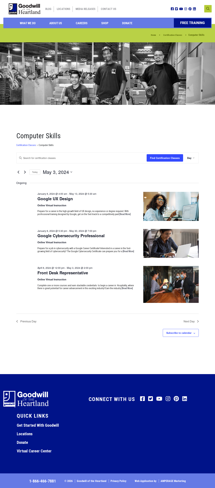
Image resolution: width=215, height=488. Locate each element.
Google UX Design (55, 198)
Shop (104, 23)
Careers (82, 23)
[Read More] (125, 214)
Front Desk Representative (62, 272)
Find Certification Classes (165, 158)
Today (35, 172)
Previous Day (28, 321)
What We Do (28, 23)
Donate (127, 23)
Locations (63, 9)
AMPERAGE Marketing (173, 481)
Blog (48, 9)
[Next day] (25, 172)
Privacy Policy (118, 481)
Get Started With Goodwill (38, 425)
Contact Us (108, 9)
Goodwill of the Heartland (91, 481)
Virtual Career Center (34, 451)
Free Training (192, 23)
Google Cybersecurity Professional (71, 235)
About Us (55, 23)
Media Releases (85, 9)
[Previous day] (18, 172)
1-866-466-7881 (42, 481)
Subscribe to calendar (178, 332)
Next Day (189, 321)
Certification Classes (26, 145)
